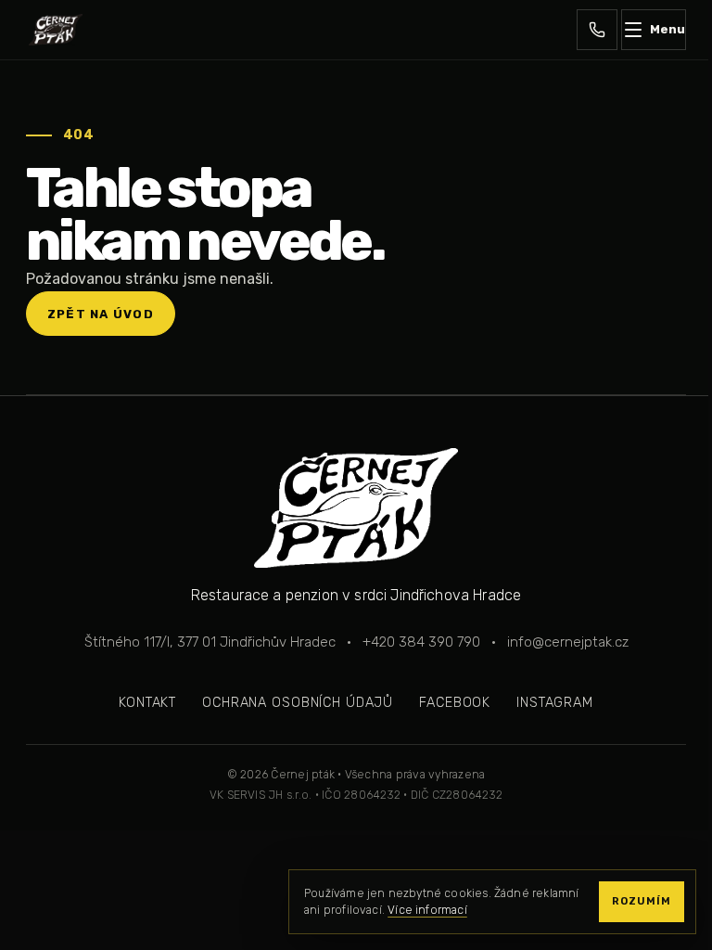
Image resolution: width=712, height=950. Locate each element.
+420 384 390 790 (421, 642)
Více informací (427, 910)
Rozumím (641, 901)
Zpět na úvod (100, 314)
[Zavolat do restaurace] (597, 29)
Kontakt (147, 703)
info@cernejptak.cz (568, 642)
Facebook (454, 703)
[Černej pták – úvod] (55, 29)
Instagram (554, 703)
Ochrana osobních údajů (297, 703)
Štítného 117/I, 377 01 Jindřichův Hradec (210, 642)
